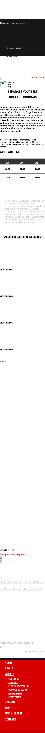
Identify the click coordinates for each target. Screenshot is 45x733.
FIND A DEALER (35, 632)
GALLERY (13, 632)
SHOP (8, 707)
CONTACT (4, 634)
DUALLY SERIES (15, 693)
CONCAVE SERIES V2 (17, 690)
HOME (8, 662)
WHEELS (3, 632)
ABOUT (23, 632)
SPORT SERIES (14, 697)
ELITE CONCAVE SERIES (19, 686)
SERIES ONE (13, 679)
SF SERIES (13, 682)
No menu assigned (13, 48)
